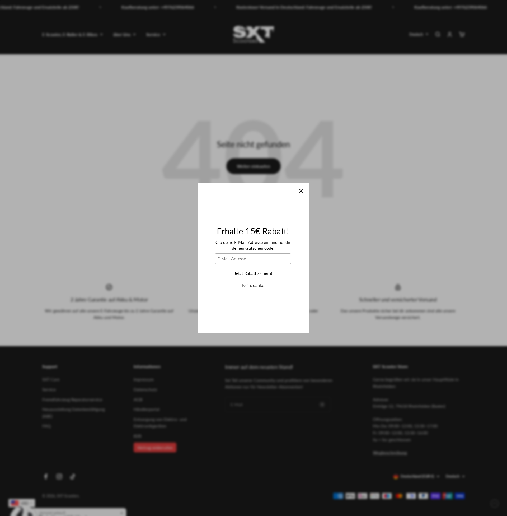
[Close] (301, 190)
